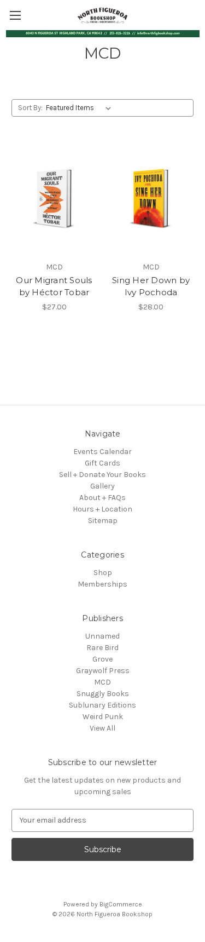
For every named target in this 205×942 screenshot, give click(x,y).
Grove (102, 659)
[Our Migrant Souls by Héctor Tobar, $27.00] (54, 199)
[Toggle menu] (15, 15)
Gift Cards (102, 463)
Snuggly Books (103, 693)
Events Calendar (102, 451)
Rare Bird (102, 647)
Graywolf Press (103, 670)
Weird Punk (103, 716)
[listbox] (80, 108)
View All (102, 728)
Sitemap (103, 520)
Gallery (102, 486)
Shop (102, 572)
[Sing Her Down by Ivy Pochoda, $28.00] (151, 199)
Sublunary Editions (102, 705)
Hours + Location (102, 509)
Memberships (102, 584)
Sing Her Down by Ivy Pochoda (151, 286)
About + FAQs (102, 497)
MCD (102, 682)
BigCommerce (120, 904)
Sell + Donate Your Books (102, 474)
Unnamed (102, 636)
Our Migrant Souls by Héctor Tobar (54, 286)
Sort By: (30, 108)
